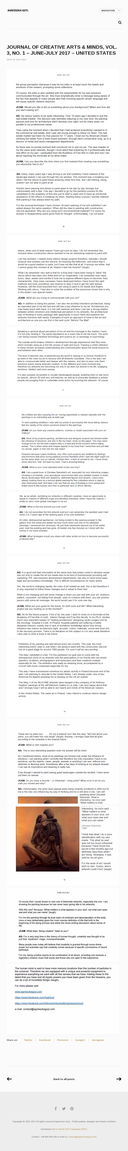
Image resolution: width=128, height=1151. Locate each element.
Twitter (28, 1040)
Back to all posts (64, 1079)
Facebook (44, 1040)
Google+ (80, 1040)
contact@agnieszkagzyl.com (82, 1137)
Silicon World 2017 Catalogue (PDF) (69, 1129)
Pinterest (62, 1040)
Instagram (98, 1040)
